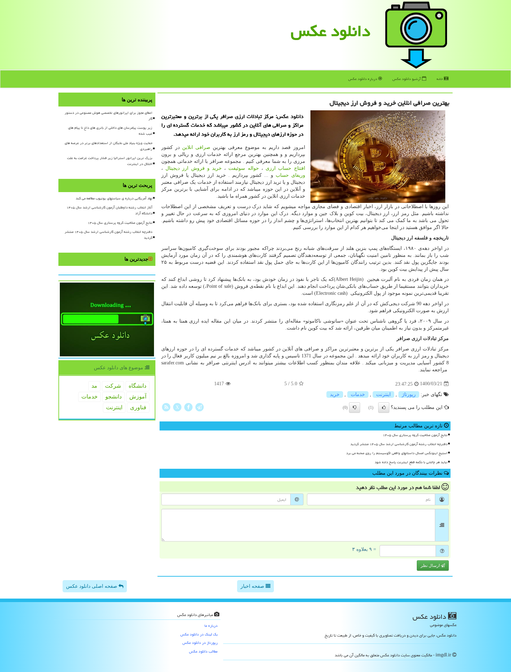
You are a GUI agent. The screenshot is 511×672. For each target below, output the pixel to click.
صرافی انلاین (196, 147)
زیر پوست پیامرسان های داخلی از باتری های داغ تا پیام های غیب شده (110, 130)
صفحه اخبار (253, 586)
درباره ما (211, 625)
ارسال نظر (431, 565)
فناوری (138, 407)
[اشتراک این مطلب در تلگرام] (199, 406)
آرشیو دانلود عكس (407, 78)
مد (94, 386)
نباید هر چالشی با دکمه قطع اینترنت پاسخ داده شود (411, 462)
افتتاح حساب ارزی (285, 168)
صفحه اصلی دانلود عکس (92, 586)
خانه (440, 78)
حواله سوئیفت (243, 168)
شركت (113, 386)
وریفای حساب (290, 175)
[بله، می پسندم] (383, 407)
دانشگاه (137, 386)
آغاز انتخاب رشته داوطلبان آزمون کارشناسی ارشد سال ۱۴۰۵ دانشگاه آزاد (109, 210)
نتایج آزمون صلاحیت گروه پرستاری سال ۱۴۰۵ (415, 435)
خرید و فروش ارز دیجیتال (193, 168)
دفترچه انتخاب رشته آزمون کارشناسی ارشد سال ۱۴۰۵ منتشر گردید (398, 444)
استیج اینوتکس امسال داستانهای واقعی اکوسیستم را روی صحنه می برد (396, 453)
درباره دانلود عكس (363, 78)
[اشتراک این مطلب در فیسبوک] (188, 406)
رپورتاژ (409, 394)
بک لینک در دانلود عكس (199, 634)
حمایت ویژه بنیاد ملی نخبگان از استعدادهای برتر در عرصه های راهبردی (108, 146)
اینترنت (383, 394)
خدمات (358, 394)
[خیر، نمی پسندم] (354, 407)
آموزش (137, 397)
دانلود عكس (330, 31)
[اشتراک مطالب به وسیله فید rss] (166, 406)
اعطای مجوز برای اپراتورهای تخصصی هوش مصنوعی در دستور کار (108, 115)
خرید (335, 394)
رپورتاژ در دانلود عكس (200, 642)
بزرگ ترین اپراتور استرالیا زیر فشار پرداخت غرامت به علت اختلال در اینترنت (109, 161)
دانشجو (113, 397)
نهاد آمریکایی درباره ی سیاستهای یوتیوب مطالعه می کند (114, 198)
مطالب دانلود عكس (203, 651)
